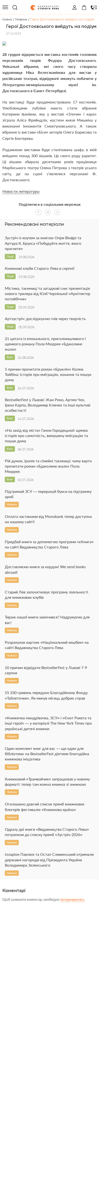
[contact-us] (94, 7)
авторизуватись (72, 899)
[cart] (84, 7)
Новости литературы (21, 191)
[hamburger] (5, 7)
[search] (15, 7)
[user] (74, 7)
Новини (21, 19)
